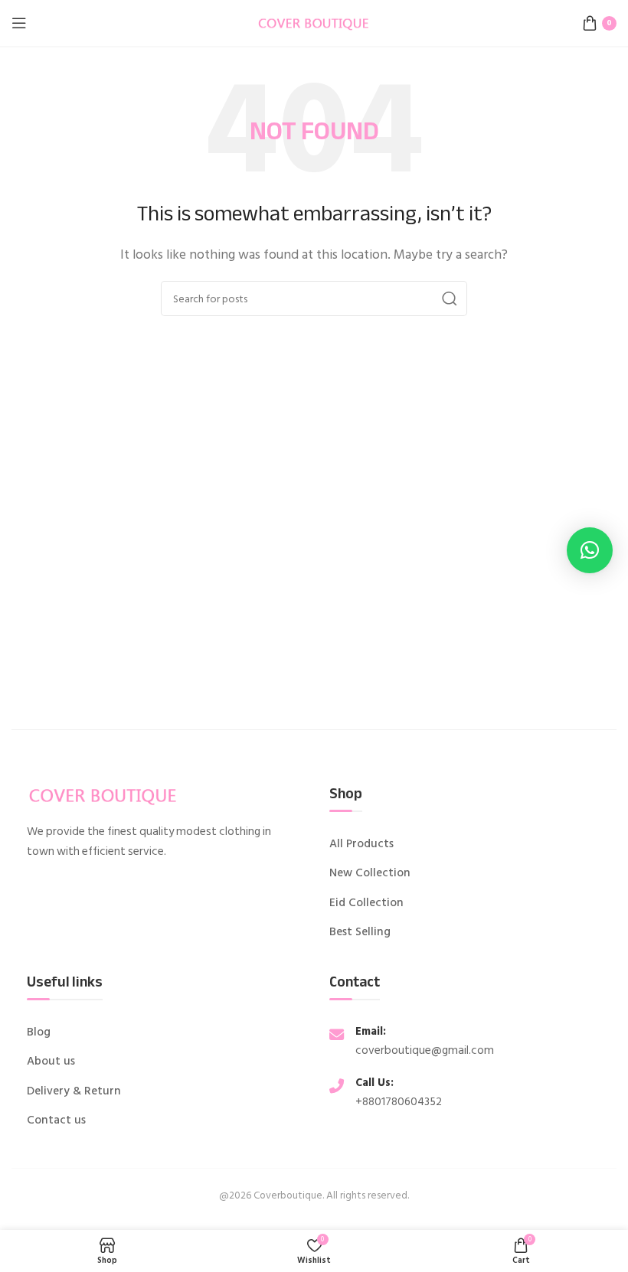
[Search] (449, 298)
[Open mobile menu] (19, 23)
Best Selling (360, 932)
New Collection (369, 873)
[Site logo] (314, 22)
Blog (39, 1032)
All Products (361, 844)
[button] (590, 550)
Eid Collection (366, 903)
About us (51, 1061)
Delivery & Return (74, 1091)
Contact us (56, 1120)
